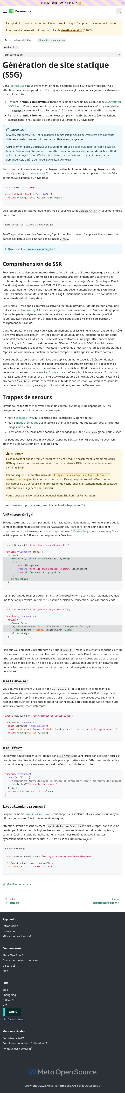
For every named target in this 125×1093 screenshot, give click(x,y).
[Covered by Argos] (13, 1020)
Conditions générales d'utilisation (23, 1043)
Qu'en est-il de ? (31, 249)
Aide (5, 971)
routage (32, 310)
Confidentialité (12, 1038)
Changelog (9, 995)
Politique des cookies (16, 1048)
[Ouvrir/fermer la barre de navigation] (5, 11)
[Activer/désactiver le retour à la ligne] (112, 774)
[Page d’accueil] (6, 40)
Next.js (67, 159)
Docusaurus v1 (58, 372)
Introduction (10, 926)
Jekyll (42, 372)
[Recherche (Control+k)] (119, 11)
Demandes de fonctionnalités (21, 960)
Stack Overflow (12, 955)
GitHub (7, 1000)
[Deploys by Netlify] (12, 1015)
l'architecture (18, 86)
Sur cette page (14, 54)
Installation (9, 931)
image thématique (27, 422)
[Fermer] (122, 3)
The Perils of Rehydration (79, 495)
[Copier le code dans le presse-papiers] (118, 187)
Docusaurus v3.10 (56, 3)
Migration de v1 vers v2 (17, 936)
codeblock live (24, 418)
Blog (5, 989)
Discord (7, 965)
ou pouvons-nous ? (35, 173)
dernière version (71, 30)
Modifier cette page (19, 884)
